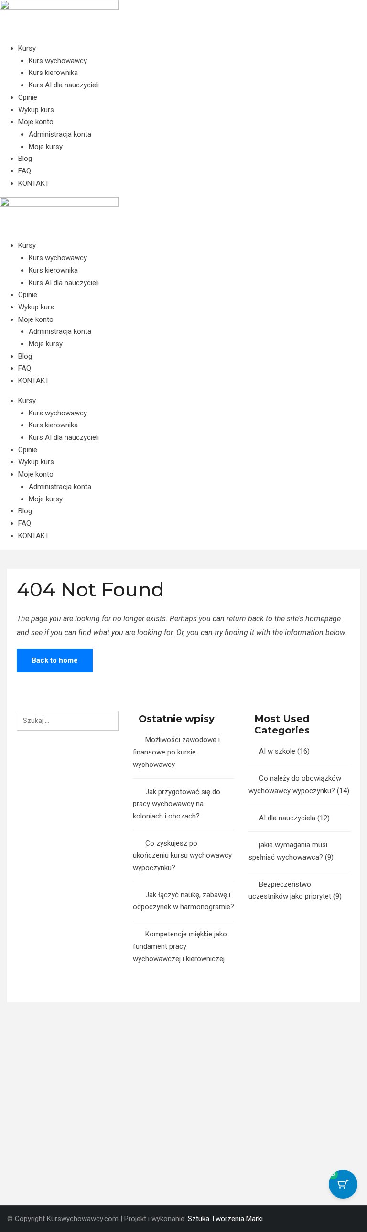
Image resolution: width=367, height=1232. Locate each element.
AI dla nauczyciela (287, 818)
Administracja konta (60, 134)
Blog (25, 158)
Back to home (55, 660)
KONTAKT (33, 183)
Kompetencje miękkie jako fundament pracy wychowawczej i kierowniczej (180, 946)
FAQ (24, 171)
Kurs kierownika (53, 72)
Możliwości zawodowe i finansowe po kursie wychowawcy (176, 751)
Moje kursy (46, 146)
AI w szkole (277, 751)
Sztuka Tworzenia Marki (225, 1218)
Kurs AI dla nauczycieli (64, 85)
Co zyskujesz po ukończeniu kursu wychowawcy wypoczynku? (182, 855)
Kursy (27, 48)
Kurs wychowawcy (58, 60)
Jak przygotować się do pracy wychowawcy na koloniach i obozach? (176, 803)
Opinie (27, 97)
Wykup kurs (36, 110)
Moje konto (36, 121)
